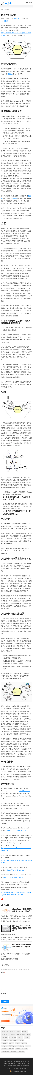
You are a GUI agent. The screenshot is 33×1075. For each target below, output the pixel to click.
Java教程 (9, 1061)
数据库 (10, 74)
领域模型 (5, 1052)
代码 (20, 1037)
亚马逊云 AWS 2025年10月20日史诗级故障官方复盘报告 (21, 928)
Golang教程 (16, 1061)
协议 (21, 1040)
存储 (11, 1043)
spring (12, 1034)
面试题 (24, 1049)
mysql (4, 1034)
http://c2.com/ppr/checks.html (17, 830)
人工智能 (12, 1037)
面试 (18, 1049)
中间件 (4, 1037)
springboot (21, 1034)
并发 (17, 1043)
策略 (4, 1049)
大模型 (4, 1043)
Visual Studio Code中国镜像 (12, 1066)
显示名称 (3, 993)
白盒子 (8, 3)
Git (28, 1061)
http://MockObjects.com (15, 870)
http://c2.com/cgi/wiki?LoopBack (14, 877)
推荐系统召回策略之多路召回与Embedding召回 (21, 945)
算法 (11, 1049)
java (12, 1031)
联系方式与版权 (25, 1066)
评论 (3, 972)
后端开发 (7, 9)
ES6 (12, 1063)
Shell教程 (7, 1063)
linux (24, 1031)
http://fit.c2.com (24, 791)
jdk (18, 1031)
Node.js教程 (25, 1063)
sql (28, 1034)
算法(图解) (23, 1061)
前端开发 (13, 1040)
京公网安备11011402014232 (18, 1071)
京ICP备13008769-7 (21, 1069)
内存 (26, 1037)
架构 (8, 21)
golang (5, 1031)
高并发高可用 (17, 1063)
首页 (2, 9)
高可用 (14, 1052)
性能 (4, 1046)
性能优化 (12, 1046)
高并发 (21, 1052)
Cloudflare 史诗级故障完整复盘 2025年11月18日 (22, 910)
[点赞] (2, 899)
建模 (5, 21)
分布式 (5, 1040)
